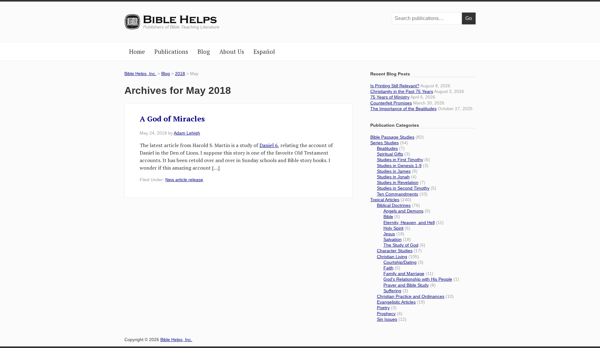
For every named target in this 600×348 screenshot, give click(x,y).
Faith (388, 267)
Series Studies (384, 142)
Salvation (392, 239)
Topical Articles (384, 199)
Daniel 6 (268, 145)
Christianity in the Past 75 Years (401, 91)
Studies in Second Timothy (403, 188)
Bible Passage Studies (392, 137)
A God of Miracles (172, 119)
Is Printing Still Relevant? (394, 85)
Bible (388, 216)
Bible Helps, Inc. (180, 19)
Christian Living (392, 256)
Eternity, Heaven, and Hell (409, 222)
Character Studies (394, 250)
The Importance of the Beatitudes (403, 108)
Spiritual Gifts (390, 153)
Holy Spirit (393, 228)
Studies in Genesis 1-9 (399, 165)
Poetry (383, 307)
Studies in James (394, 171)
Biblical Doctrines (394, 205)
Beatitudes (387, 148)
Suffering (392, 290)
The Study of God (400, 245)
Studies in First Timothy (400, 159)
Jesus (389, 233)
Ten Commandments (397, 194)
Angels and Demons (403, 210)
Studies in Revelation (397, 182)
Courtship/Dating (400, 262)
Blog (165, 73)
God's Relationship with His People (417, 279)
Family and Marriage (403, 273)
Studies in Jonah (393, 176)
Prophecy (386, 313)
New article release (184, 179)
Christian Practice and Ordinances (410, 296)
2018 (180, 73)
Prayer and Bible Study (406, 285)
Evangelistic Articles (396, 301)
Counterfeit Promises (391, 102)
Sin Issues (387, 319)
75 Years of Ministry (389, 97)
